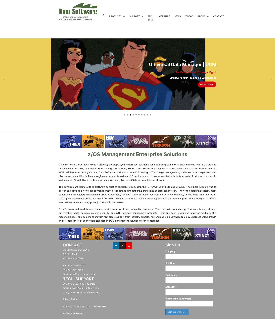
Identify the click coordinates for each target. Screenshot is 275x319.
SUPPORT (134, 16)
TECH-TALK (151, 18)
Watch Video (207, 84)
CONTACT (218, 16)
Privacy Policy (70, 299)
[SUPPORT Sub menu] (142, 16)
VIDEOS (189, 16)
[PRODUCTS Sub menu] (124, 16)
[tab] (124, 115)
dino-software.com (86, 274)
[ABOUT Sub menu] (208, 16)
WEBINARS (164, 16)
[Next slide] (271, 78)
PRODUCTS (115, 16)
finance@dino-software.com (84, 292)
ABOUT (201, 16)
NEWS (177, 16)
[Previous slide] (3, 78)
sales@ (73, 274)
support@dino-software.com (84, 288)
